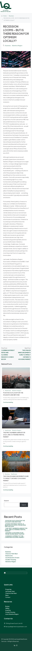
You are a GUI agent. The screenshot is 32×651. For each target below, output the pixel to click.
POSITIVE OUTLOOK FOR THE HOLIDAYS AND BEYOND (15, 521)
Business (11, 16)
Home (5, 16)
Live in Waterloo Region (12, 614)
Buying (7, 606)
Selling (7, 608)
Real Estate (8, 390)
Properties (8, 589)
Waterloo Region (17, 45)
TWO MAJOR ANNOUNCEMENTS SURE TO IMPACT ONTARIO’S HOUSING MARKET (16, 478)
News (7, 595)
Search (6, 500)
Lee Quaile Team (10, 591)
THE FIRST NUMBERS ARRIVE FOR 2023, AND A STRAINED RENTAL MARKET (14, 435)
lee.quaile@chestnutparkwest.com (16, 626)
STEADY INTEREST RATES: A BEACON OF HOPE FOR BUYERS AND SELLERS (15, 525)
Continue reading (8, 402)
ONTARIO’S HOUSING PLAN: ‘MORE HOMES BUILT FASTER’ (15, 533)
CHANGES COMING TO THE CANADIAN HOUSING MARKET (14, 536)
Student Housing (10, 559)
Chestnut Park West (11, 553)
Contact (7, 597)
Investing (8, 610)
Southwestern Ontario (12, 557)
